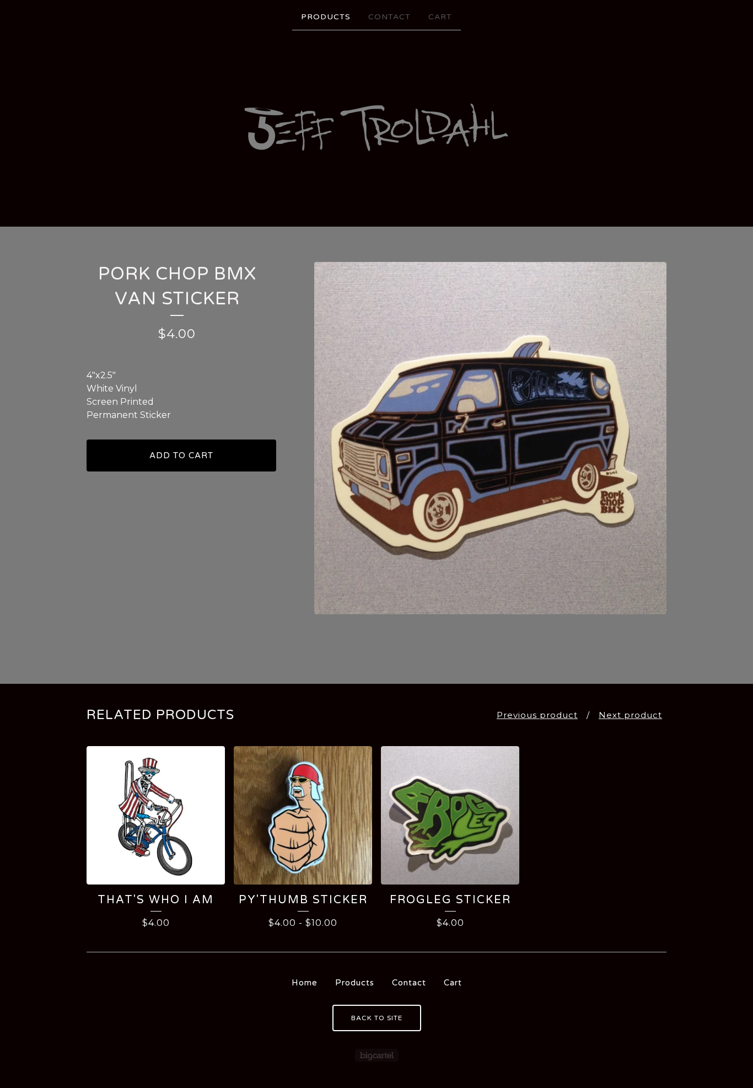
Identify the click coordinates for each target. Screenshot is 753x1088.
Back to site (376, 1018)
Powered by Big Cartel (377, 1055)
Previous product (537, 715)
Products (326, 17)
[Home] (376, 127)
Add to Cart (181, 455)
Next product (630, 715)
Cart (440, 17)
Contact (389, 17)
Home (305, 983)
